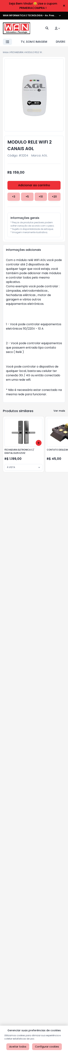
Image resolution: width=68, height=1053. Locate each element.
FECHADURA (17, 52)
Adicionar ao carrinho (34, 185)
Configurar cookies (47, 1046)
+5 (27, 196)
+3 (13, 196)
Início (6, 52)
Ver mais (59, 411)
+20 (54, 196)
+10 (41, 196)
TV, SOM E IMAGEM (34, 42)
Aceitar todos (17, 1046)
